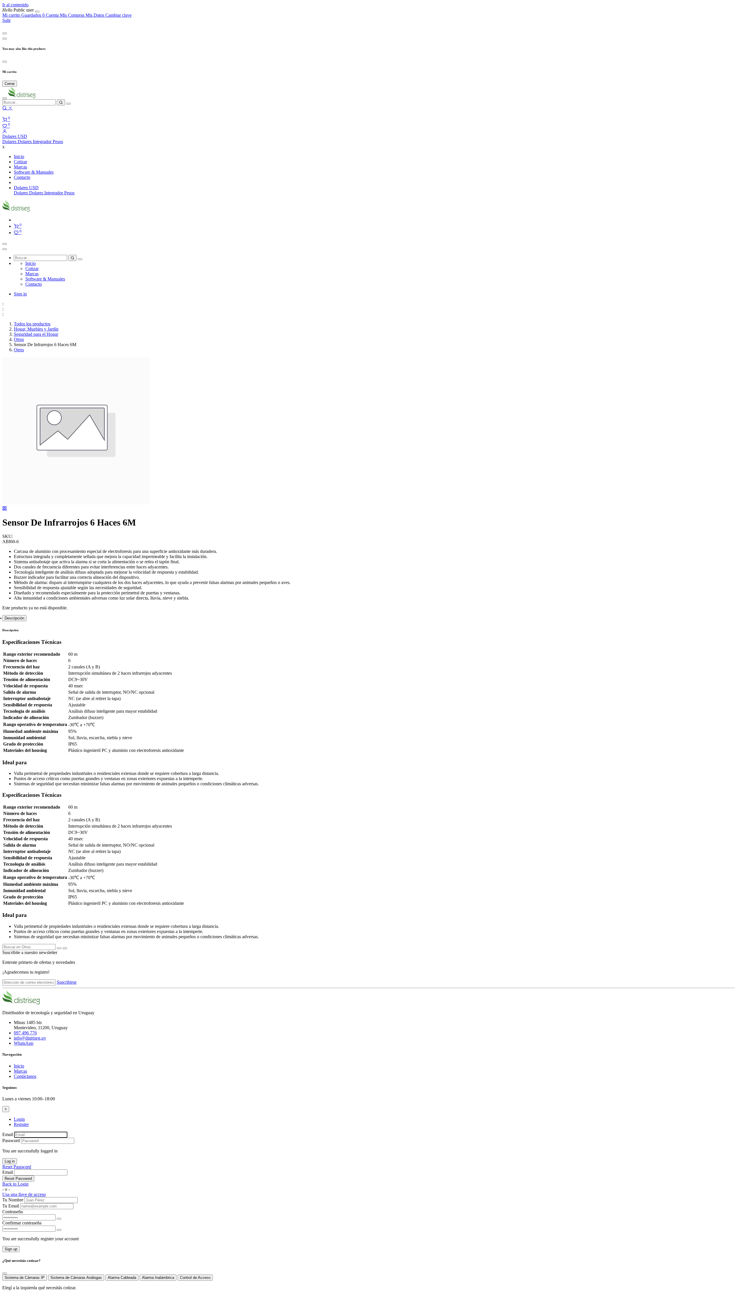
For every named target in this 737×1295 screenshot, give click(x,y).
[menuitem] (18, 9)
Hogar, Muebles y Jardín (36, 329)
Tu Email (10, 1205)
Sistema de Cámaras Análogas (76, 1277)
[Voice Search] (68, 104)
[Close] (4, 33)
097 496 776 (25, 1032)
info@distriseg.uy (30, 1038)
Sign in (20, 293)
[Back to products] (4, 508)
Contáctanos (25, 1076)
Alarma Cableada (122, 1277)
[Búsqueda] (61, 102)
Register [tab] (21, 1124)
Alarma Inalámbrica (158, 1277)
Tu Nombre (12, 1199)
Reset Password (16, 1166)
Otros (19, 339)
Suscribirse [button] (67, 982)
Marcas (20, 1071)
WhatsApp (23, 1043)
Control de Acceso (195, 1277)
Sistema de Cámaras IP (25, 1277)
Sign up (11, 1249)
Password (11, 1140)
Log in (10, 1161)
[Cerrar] (37, 11)
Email (7, 1134)
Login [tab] (19, 1119)
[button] (14, 136)
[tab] (14, 618)
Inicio (19, 1065)
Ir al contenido (15, 4)
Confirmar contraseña (21, 1222)
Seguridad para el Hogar (36, 334)
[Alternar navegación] (4, 244)
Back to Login (15, 1184)
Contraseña (12, 1211)
